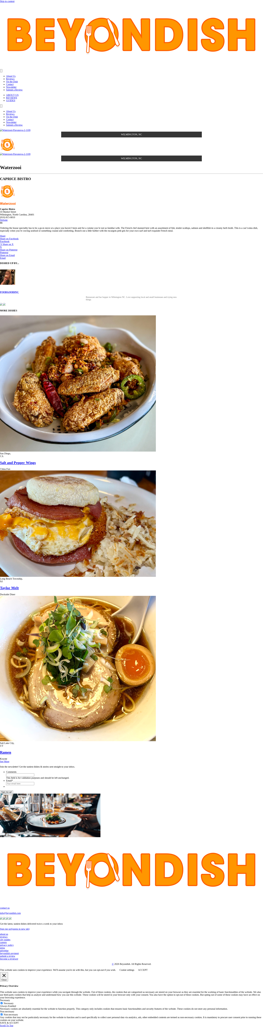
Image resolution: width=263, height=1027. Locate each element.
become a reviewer (9, 959)
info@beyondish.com (10, 913)
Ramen (5, 752)
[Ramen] (78, 740)
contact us (5, 908)
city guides (5, 939)
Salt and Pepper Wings (18, 463)
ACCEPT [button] (143, 970)
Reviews (10, 79)
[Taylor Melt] (78, 576)
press (2, 948)
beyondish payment (9, 953)
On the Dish (12, 81)
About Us (11, 76)
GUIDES (10, 100)
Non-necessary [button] (7, 1011)
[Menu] (1, 70)
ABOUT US (12, 95)
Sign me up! (6, 792)
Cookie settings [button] (126, 970)
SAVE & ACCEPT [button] (9, 1023)
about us (4, 934)
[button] (2, 236)
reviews (3, 937)
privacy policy (7, 945)
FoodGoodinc (9, 292)
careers (3, 942)
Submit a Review (14, 90)
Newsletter (11, 87)
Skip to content (7, 1)
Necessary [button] (5, 1000)
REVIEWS (11, 97)
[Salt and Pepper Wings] (78, 450)
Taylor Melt (9, 588)
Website (4, 220)
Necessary (9, 1003)
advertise (4, 950)
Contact (10, 84)
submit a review (7, 956)
